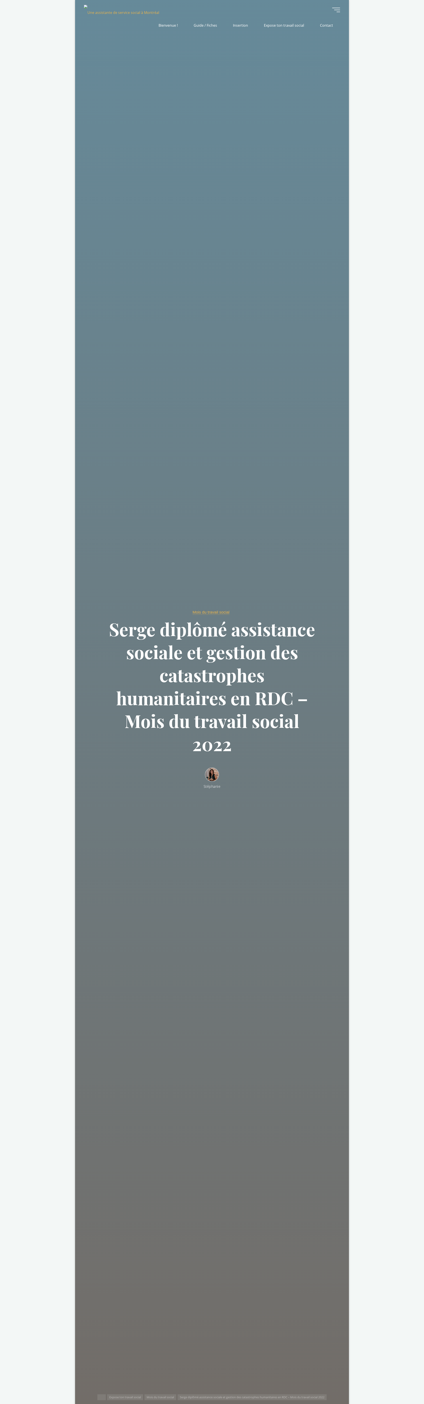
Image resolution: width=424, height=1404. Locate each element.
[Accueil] (101, 1397)
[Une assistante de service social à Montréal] (121, 9)
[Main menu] (336, 10)
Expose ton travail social (125, 1397)
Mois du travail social (160, 1397)
